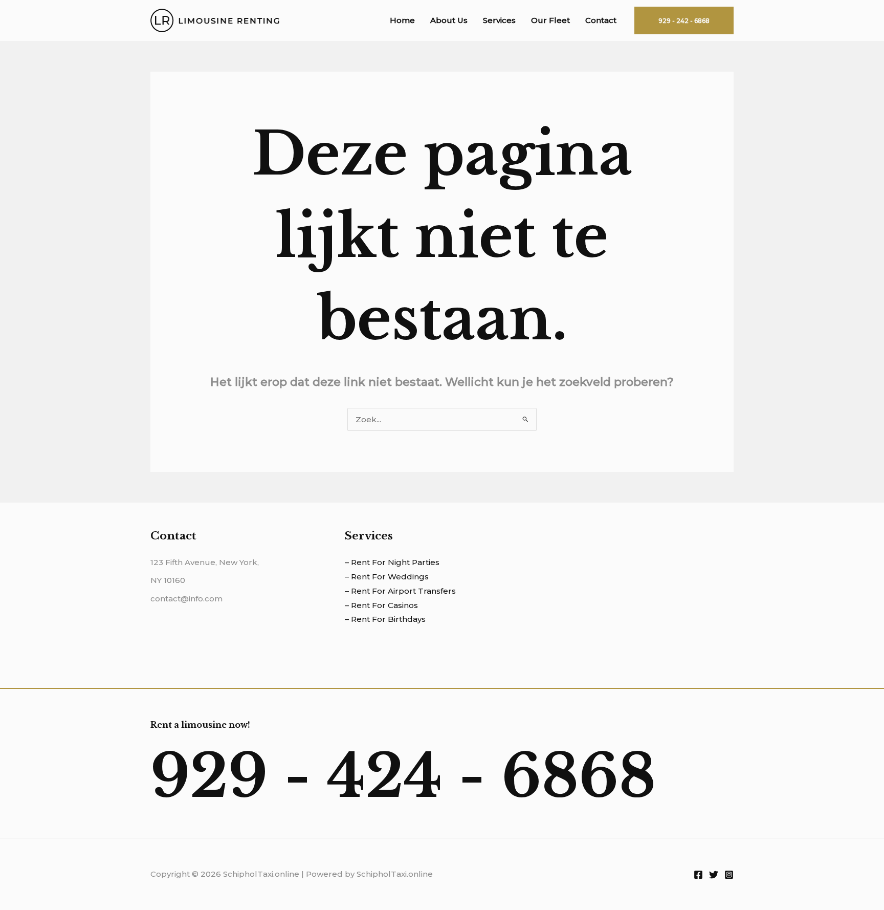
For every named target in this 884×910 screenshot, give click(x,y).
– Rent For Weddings (387, 576)
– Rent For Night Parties (392, 562)
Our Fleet (550, 20)
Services (499, 20)
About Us (449, 20)
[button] (684, 20)
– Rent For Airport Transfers (400, 591)
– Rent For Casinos (381, 605)
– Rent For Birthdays (385, 619)
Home (402, 20)
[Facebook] (698, 874)
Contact (600, 20)
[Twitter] (713, 874)
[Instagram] (729, 874)
